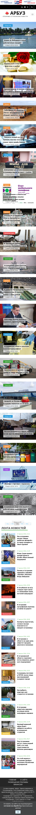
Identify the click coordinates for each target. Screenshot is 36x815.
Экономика (8, 79)
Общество (8, 25)
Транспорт (8, 259)
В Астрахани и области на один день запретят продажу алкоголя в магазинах (25, 642)
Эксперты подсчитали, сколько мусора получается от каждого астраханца (25, 625)
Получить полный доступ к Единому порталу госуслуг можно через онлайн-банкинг (14, 139)
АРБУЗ (15, 13)
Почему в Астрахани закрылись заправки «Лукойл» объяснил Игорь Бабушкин (24, 573)
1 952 (7, 524)
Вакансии (18, 784)
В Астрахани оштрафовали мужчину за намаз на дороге (25, 607)
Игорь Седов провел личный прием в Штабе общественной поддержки (25, 556)
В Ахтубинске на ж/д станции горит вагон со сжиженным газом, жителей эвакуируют (25, 591)
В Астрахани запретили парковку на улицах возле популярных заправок (25, 710)
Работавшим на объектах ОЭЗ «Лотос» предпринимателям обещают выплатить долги (15, 112)
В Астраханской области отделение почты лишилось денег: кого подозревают (26, 659)
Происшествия (9, 233)
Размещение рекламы (18, 782)
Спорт (6, 469)
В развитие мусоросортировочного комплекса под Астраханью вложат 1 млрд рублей (17, 292)
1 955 (21, 524)
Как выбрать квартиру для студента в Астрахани (25, 692)
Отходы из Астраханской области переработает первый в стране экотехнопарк (14, 217)
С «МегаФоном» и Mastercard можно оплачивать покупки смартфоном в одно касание (14, 196)
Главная (12, 780)
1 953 (12, 524)
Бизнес (7, 55)
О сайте (23, 780)
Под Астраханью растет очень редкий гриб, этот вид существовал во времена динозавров (25, 745)
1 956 (26, 524)
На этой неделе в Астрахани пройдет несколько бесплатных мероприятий (25, 761)
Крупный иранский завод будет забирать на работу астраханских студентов (24, 728)
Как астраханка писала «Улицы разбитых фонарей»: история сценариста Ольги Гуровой (24, 540)
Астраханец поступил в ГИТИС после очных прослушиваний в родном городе (25, 676)
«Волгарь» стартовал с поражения (17, 484)
